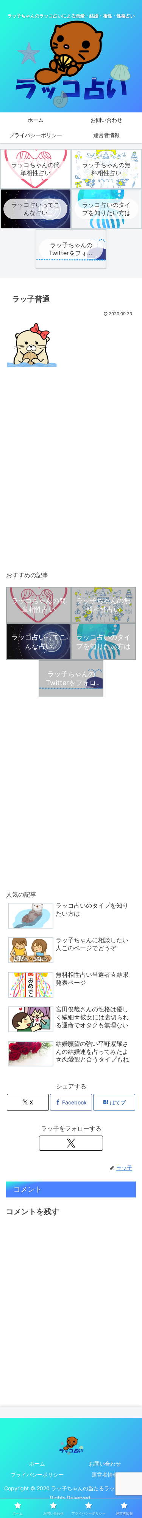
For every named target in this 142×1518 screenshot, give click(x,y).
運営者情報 (105, 1474)
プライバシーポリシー (37, 1474)
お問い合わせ (105, 1463)
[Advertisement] (71, 479)
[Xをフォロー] (71, 1143)
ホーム (37, 1463)
